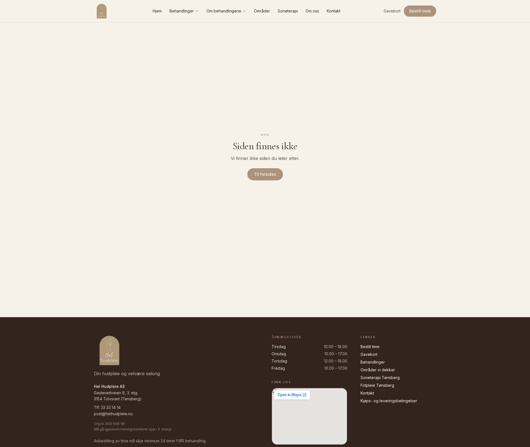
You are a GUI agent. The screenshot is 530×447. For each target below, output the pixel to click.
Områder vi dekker (378, 369)
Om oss (312, 11)
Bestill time (420, 11)
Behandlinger (181, 11)
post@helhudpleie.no (113, 413)
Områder (262, 11)
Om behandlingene (223, 11)
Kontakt (333, 11)
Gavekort (392, 11)
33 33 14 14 (111, 407)
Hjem (157, 11)
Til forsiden (265, 174)
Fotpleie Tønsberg (377, 385)
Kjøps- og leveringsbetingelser (389, 400)
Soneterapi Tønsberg (380, 377)
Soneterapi (288, 11)
